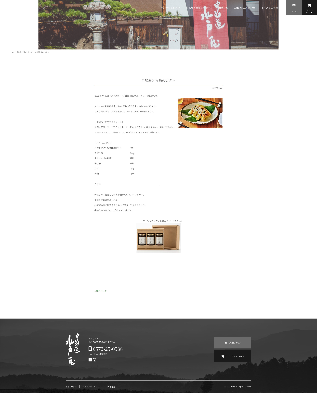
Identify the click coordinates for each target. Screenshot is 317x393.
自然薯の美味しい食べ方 (24, 52)
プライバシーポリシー (92, 386)
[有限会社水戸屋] (21, 7)
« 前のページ (100, 290)
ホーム (12, 52)
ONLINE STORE (234, 356)
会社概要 (111, 386)
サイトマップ (71, 386)
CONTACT (235, 342)
